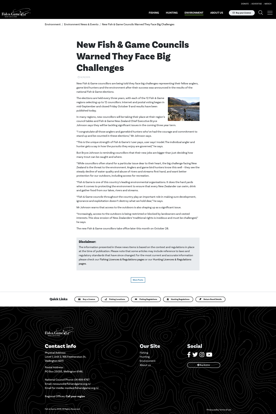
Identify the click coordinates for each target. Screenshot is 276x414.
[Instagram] (202, 355)
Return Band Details (213, 299)
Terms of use (225, 410)
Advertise (256, 4)
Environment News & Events (81, 24)
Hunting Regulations (180, 299)
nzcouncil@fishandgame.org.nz (72, 383)
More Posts (138, 280)
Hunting (172, 12)
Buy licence (204, 365)
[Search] (260, 12)
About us (216, 12)
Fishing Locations (117, 299)
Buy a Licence (89, 299)
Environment (194, 12)
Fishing (154, 12)
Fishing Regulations (148, 299)
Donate (245, 4)
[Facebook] (189, 355)
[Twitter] (195, 355)
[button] (270, 12)
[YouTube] (209, 355)
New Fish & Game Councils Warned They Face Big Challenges (138, 24)
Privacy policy (213, 410)
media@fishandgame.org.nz (82, 388)
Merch (267, 4)
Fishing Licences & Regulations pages (122, 259)
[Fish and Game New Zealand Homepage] (16, 13)
